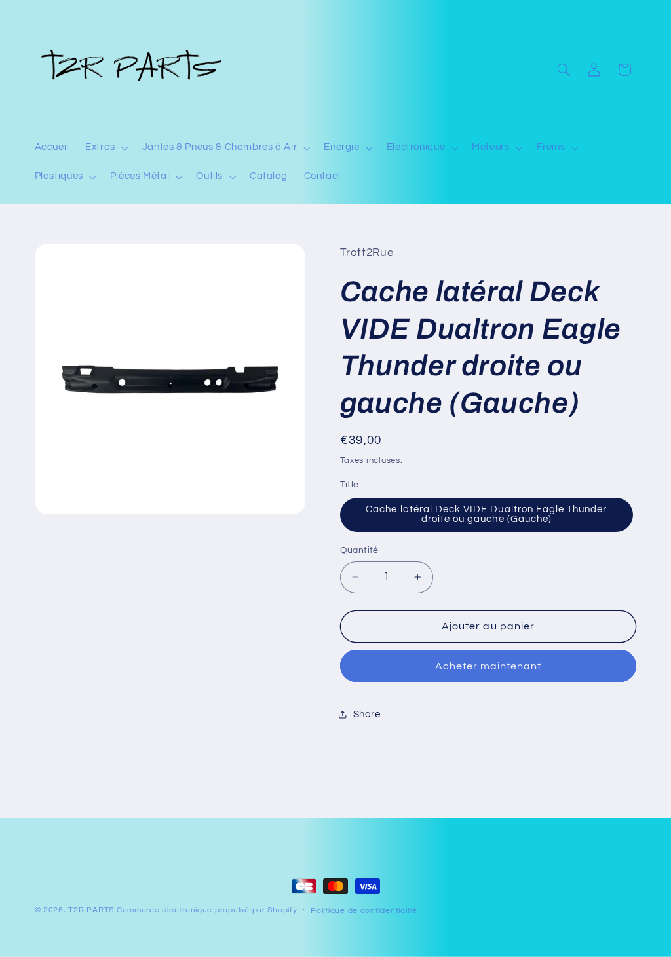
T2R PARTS (91, 910)
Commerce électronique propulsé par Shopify (207, 910)
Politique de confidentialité (364, 910)
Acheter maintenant (488, 666)
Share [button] (367, 714)
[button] (105, 148)
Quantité (359, 550)
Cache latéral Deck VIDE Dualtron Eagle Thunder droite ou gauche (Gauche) (486, 514)
